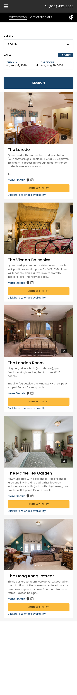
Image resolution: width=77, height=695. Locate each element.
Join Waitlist (38, 188)
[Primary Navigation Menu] (6, 6)
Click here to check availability (27, 195)
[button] (38, 44)
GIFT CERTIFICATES (41, 17)
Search (38, 82)
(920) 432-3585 (61, 6)
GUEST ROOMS (18, 17)
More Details (17, 180)
